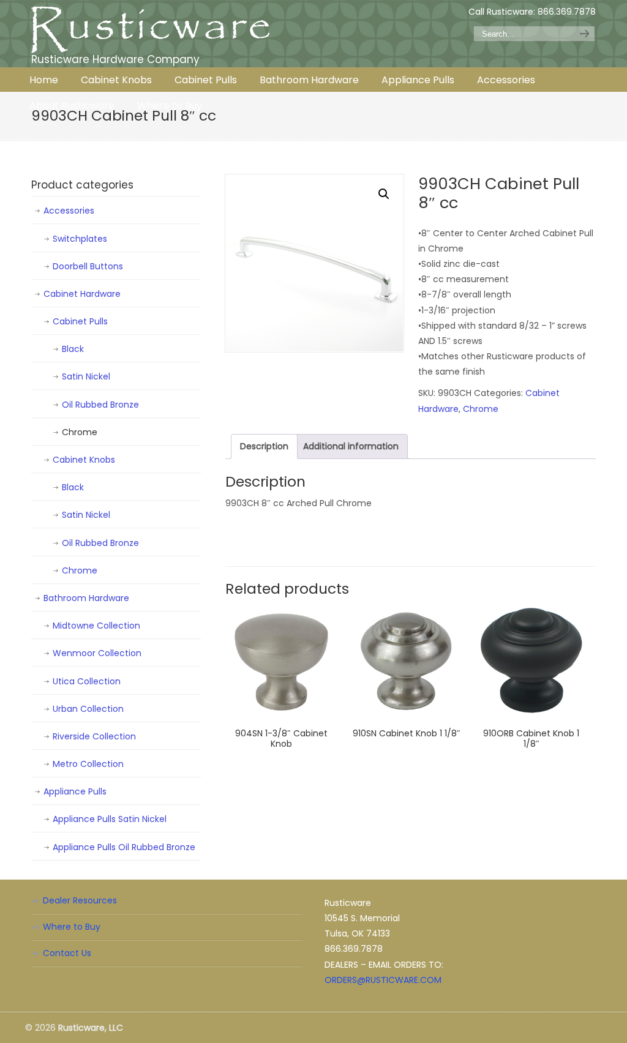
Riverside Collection (94, 736)
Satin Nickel (86, 376)
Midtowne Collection (96, 625)
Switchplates (80, 239)
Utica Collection (87, 681)
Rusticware (150, 29)
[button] (384, 194)
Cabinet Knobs (84, 460)
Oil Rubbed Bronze (100, 404)
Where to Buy (71, 927)
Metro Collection (88, 764)
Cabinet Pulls (80, 321)
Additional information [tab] (351, 446)
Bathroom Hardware (86, 598)
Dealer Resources (80, 900)
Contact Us (67, 953)
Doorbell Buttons (88, 266)
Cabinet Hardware (82, 294)
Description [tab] (264, 446)
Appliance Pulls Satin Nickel (110, 819)
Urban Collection (88, 709)
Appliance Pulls (75, 791)
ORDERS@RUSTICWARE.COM (383, 980)
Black (73, 349)
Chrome (480, 409)
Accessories (68, 210)
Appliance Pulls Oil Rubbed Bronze (124, 847)
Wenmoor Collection (97, 653)
